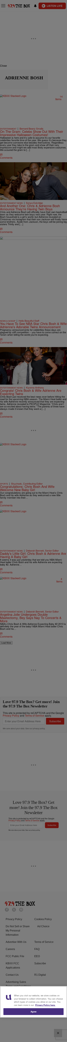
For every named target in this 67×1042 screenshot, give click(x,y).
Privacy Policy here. (45, 1005)
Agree (34, 1011)
